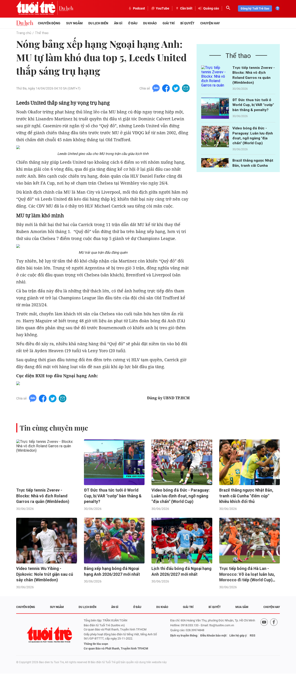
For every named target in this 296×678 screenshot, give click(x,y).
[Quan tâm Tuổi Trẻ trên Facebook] (274, 634)
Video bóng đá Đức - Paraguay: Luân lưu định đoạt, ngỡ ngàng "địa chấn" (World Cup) (180, 496)
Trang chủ (23, 33)
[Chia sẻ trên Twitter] (176, 88)
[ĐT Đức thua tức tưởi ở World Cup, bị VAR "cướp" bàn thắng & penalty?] (215, 108)
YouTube (162, 8)
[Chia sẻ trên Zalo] (156, 88)
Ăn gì (118, 23)
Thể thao (42, 33)
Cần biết (186, 8)
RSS (252, 635)
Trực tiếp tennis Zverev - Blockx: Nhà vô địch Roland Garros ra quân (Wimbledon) (42, 496)
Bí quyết (187, 23)
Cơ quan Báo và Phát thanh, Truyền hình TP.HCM (116, 648)
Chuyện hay (210, 23)
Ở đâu (132, 23)
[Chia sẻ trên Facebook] (166, 88)
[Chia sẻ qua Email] (186, 88)
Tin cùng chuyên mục (54, 427)
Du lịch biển (98, 23)
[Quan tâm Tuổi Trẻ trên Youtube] (264, 634)
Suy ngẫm (74, 23)
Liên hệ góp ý (238, 635)
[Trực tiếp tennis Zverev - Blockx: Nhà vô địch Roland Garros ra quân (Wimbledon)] (215, 75)
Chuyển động (49, 23)
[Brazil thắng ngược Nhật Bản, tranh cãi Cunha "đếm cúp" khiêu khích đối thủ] (249, 462)
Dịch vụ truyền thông (183, 635)
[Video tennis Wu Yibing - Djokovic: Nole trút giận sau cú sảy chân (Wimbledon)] (46, 540)
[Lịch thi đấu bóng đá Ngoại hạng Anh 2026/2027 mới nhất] (181, 540)
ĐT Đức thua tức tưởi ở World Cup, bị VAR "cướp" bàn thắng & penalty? (253, 105)
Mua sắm (241, 607)
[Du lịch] (66, 8)
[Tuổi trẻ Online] (50, 634)
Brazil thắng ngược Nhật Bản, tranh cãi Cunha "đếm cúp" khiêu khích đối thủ (246, 496)
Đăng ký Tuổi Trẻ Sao (255, 8)
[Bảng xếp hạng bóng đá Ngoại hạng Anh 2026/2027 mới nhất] (114, 540)
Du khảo (150, 23)
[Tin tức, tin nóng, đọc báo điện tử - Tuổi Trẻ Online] (37, 8)
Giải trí (169, 23)
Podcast (139, 8)
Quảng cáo (211, 8)
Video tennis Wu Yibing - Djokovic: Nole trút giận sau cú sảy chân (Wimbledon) (44, 574)
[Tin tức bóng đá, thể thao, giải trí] (24, 23)
